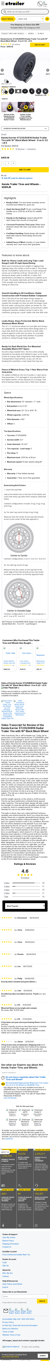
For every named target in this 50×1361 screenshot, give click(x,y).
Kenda (3, 134)
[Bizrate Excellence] (11, 1347)
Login (4, 1262)
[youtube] (29, 1311)
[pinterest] (17, 1311)
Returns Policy (8, 1241)
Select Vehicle (7, 19)
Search (5, 1287)
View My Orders (8, 1237)
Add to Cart (40, 45)
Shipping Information (10, 1244)
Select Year (22, 19)
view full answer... (10, 1098)
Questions (31, 149)
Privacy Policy (8, 1322)
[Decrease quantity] (3, 163)
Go (47, 19)
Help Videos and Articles (12, 1284)
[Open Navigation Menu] (2, 3)
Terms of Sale (8, 1332)
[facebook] (11, 1311)
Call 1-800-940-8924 (10, 1357)
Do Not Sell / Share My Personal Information (20, 1325)
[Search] (5, 12)
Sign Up (5, 1265)
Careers (5, 1276)
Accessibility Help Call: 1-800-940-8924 (18, 1319)
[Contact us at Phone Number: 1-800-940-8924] (40, 6)
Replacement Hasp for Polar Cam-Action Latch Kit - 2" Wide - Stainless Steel (42, 662)
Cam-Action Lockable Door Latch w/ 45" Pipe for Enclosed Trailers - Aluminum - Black (25, 662)
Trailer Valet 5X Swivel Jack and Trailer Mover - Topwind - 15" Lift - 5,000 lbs (9, 662)
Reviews (20, 149)
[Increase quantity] (13, 163)
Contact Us (6, 1247)
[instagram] (23, 1311)
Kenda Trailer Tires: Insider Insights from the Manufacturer (19, 712)
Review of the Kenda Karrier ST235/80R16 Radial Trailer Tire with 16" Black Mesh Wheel (7, 715)
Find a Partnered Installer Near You (16, 1255)
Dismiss (43, 1356)
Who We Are (7, 1273)
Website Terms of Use (11, 1335)
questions (9, 1139)
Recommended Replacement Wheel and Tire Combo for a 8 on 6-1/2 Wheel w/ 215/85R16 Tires (27, 1084)
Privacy (4, 1302)
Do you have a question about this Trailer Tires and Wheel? (26, 1078)
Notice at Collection (10, 1329)
